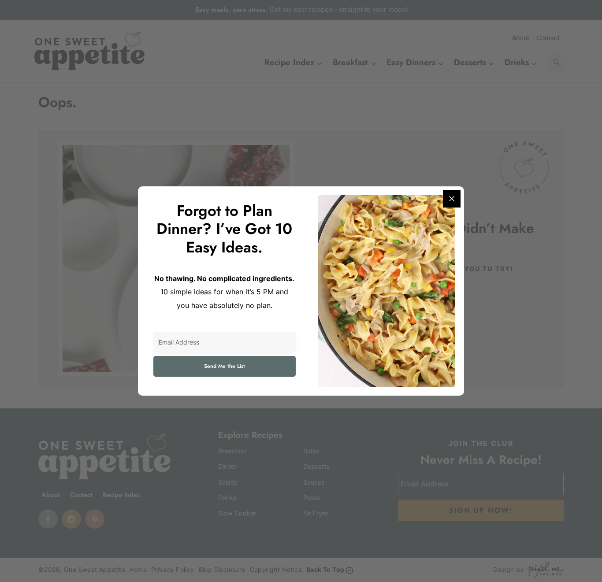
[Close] (452, 199)
